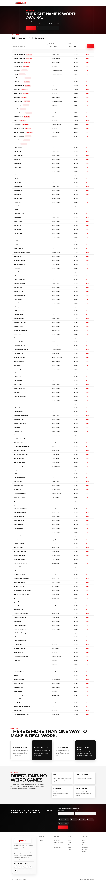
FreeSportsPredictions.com (22, 590)
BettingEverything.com (21, 415)
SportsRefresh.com (19, 264)
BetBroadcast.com (19, 283)
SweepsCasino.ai (19, 679)
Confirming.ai (21, 66)
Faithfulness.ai (18, 652)
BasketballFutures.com (21, 699)
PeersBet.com (18, 256)
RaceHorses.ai (18, 668)
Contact (84, 851)
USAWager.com (18, 687)
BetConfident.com (19, 206)
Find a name (31, 28)
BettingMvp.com (19, 419)
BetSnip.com (17, 178)
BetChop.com (18, 147)
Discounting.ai (18, 644)
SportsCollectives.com (21, 454)
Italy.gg (19, 74)
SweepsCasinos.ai (19, 555)
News (69, 847)
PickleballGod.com (19, 450)
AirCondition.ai (22, 116)
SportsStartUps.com (20, 462)
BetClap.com (17, 151)
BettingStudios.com (20, 423)
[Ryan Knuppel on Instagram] (23, 866)
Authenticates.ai (22, 128)
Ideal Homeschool (58, 844)
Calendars (70, 844)
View (87, 54)
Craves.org (20, 70)
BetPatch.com (18, 225)
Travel (69, 849)
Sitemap (92, 879)
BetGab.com (17, 210)
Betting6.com (18, 190)
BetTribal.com (18, 481)
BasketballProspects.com (21, 714)
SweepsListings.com (20, 466)
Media (63, 3)
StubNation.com (19, 609)
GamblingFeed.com (20, 493)
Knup (83, 840)
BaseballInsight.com (20, 617)
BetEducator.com (19, 291)
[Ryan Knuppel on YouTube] (15, 870)
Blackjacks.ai (17, 489)
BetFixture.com (18, 524)
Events (69, 842)
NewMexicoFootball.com (21, 446)
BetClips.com (18, 287)
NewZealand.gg (22, 78)
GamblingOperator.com (21, 656)
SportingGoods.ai (22, 113)
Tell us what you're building (48, 28)
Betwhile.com (18, 237)
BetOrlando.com (19, 400)
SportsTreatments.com (21, 505)
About (78, 3)
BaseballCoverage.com (21, 613)
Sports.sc (16, 675)
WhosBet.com (18, 365)
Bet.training (17, 276)
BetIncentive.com (19, 213)
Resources (70, 3)
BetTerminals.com (19, 477)
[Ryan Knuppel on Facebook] (26, 866)
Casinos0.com (18, 198)
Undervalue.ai (18, 691)
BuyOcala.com (18, 431)
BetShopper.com (19, 404)
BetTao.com (17, 182)
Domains (57, 3)
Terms (88, 879)
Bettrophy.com (18, 485)
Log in (92, 3)
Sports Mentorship (58, 842)
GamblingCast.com (19, 345)
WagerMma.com (19, 361)
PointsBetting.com (19, 260)
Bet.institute (17, 272)
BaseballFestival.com (20, 508)
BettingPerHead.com (20, 640)
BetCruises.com (18, 155)
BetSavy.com (18, 175)
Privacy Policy (83, 879)
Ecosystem (85, 847)
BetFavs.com (18, 384)
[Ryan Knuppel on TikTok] (30, 866)
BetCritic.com (18, 380)
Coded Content (57, 847)
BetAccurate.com (19, 373)
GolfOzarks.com (19, 353)
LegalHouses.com (19, 357)
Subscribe (63, 827)
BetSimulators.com (19, 571)
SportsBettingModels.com (22, 706)
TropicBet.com (18, 683)
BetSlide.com (18, 229)
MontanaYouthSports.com (22, 252)
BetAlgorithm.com (19, 637)
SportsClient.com (19, 598)
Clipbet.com (17, 334)
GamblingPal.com (19, 241)
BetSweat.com (18, 411)
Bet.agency (17, 268)
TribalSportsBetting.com (21, 633)
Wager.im (20, 97)
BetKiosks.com (22, 62)
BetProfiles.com (18, 303)
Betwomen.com (18, 326)
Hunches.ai (20, 89)
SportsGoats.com (19, 458)
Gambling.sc (21, 124)
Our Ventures (57, 840)
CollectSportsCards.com (21, 578)
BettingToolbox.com (20, 625)
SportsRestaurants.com (21, 501)
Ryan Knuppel (85, 844)
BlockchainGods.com (20, 330)
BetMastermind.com (20, 396)
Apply (90, 46)
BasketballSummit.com (21, 567)
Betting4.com (18, 186)
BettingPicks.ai (22, 81)
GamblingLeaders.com (21, 349)
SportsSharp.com (19, 605)
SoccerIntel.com (19, 671)
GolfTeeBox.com (19, 543)
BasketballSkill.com (20, 512)
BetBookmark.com (19, 279)
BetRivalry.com (18, 314)
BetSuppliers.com (19, 408)
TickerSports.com (19, 559)
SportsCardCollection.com (22, 594)
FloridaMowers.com (20, 338)
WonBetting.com (19, 369)
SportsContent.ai (22, 136)
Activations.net (22, 101)
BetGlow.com (18, 163)
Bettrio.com (17, 532)
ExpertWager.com (19, 539)
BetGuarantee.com (19, 388)
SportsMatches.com (20, 602)
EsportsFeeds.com (19, 582)
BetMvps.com (18, 299)
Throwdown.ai (18, 710)
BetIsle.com (17, 217)
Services (42, 3)
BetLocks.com (18, 621)
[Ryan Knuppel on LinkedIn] (15, 866)
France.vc (20, 144)
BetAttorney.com (19, 520)
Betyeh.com (17, 194)
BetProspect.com (19, 307)
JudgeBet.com (18, 248)
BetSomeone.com (23, 54)
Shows (69, 840)
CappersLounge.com (20, 629)
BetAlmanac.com (19, 516)
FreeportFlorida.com (20, 342)
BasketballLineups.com (21, 703)
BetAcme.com (18, 202)
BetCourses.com (19, 473)
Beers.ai (19, 120)
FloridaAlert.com (19, 435)
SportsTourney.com (20, 551)
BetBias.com (17, 376)
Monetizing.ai (21, 105)
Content (85, 3)
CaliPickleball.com (19, 574)
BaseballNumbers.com (20, 563)
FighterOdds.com (19, 586)
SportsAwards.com (23, 132)
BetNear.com (18, 221)
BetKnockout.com (19, 295)
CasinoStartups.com (20, 536)
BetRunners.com (19, 318)
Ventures (50, 3)
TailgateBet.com (19, 470)
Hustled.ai (17, 660)
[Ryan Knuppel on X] (19, 866)
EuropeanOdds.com (20, 648)
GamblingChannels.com (21, 439)
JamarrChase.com (23, 58)
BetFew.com (17, 159)
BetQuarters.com (19, 310)
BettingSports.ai (22, 85)
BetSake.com (18, 171)
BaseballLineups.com (20, 695)
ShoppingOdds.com (20, 497)
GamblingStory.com (20, 244)
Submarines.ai (21, 140)
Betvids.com (17, 427)
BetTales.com (18, 233)
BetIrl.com (17, 392)
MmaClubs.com (18, 442)
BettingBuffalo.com (20, 322)
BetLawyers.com (19, 528)
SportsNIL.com (18, 547)
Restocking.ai (21, 93)
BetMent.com (18, 167)
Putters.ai (16, 664)
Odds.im (20, 109)
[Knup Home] (20, 3)
